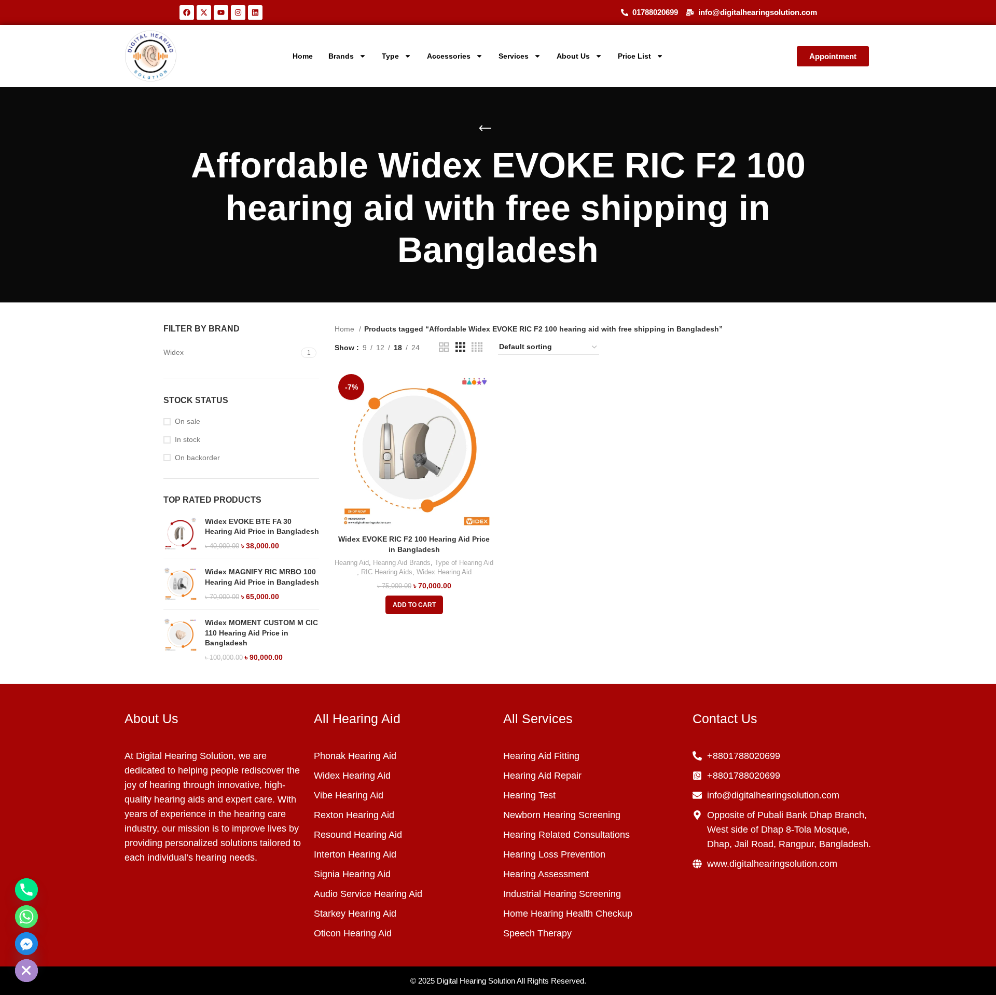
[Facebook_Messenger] (26, 943)
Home (303, 56)
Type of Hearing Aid (464, 562)
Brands (341, 56)
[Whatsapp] (26, 916)
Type (390, 56)
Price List (634, 56)
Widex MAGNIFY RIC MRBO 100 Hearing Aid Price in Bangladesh (262, 577)
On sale (187, 421)
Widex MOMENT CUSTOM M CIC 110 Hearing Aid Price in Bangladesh (261, 632)
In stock (187, 439)
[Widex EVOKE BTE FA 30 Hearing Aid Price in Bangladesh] (180, 534)
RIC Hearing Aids (386, 572)
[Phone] (26, 889)
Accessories (449, 56)
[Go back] (485, 128)
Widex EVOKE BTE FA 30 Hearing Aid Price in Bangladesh (262, 526)
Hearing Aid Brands (402, 562)
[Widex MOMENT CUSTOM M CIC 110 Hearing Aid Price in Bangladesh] (180, 640)
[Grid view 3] (460, 347)
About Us (573, 56)
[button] (414, 605)
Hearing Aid (352, 562)
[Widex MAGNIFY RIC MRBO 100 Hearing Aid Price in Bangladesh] (180, 584)
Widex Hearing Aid (444, 572)
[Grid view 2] (444, 347)
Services (514, 56)
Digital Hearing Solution (476, 980)
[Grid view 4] (477, 347)
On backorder (197, 457)
